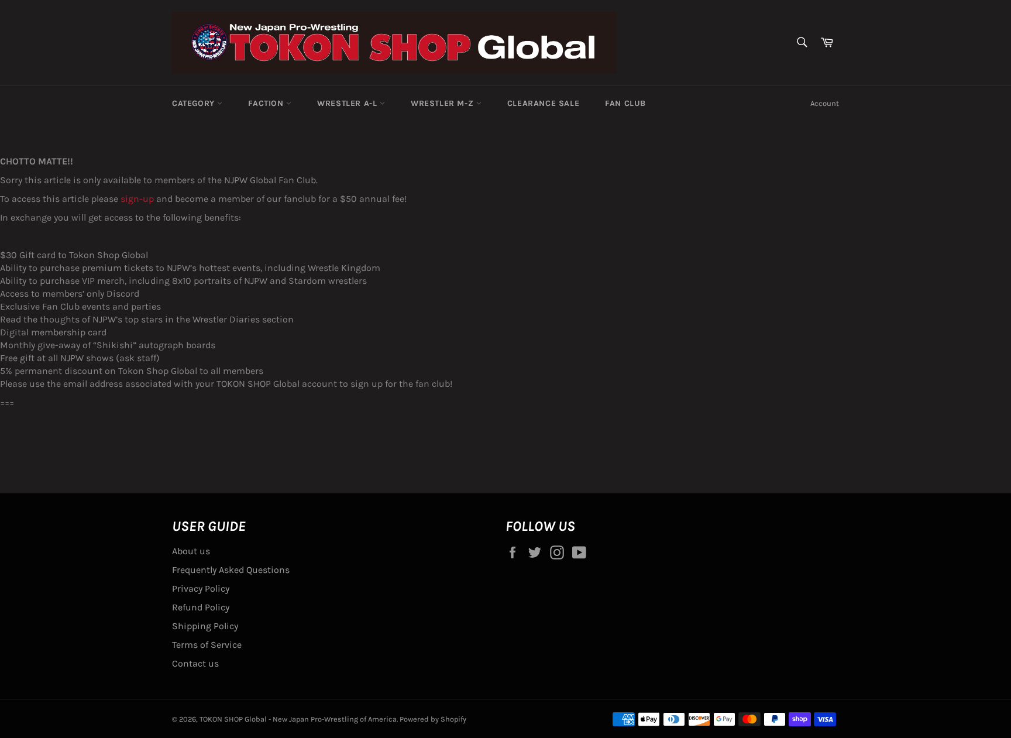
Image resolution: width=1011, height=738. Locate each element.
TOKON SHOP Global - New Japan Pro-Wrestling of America (298, 719)
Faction (267, 103)
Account (824, 103)
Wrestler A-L (348, 103)
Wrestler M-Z (443, 103)
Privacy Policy (200, 588)
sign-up (137, 198)
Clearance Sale (543, 103)
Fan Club (625, 103)
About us (191, 551)
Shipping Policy (205, 625)
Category (194, 103)
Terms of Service (207, 644)
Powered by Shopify (433, 719)
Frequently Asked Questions (231, 569)
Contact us (195, 663)
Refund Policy (200, 607)
